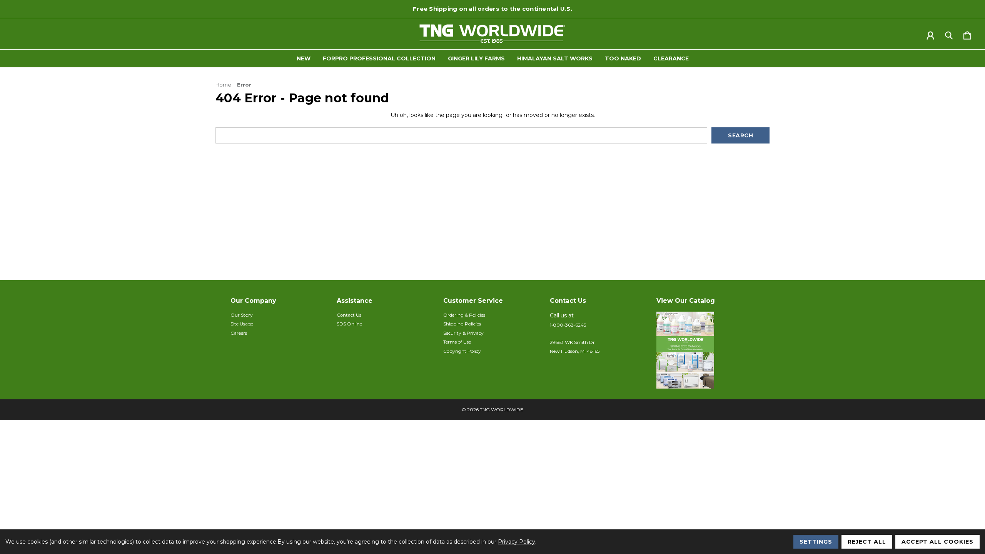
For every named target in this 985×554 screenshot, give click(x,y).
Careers (238, 333)
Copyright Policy (462, 351)
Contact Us (349, 315)
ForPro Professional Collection (379, 58)
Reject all (867, 541)
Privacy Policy (516, 541)
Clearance (671, 58)
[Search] (949, 33)
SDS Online (349, 324)
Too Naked (623, 58)
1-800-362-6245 (568, 325)
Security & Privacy (463, 333)
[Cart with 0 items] (967, 33)
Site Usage (241, 324)
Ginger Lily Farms (476, 58)
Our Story (241, 315)
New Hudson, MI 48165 (574, 351)
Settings (816, 541)
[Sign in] (930, 33)
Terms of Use (457, 342)
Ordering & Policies (464, 315)
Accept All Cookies (937, 541)
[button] (705, 350)
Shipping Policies (462, 324)
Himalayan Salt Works (555, 58)
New (304, 58)
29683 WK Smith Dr (572, 342)
